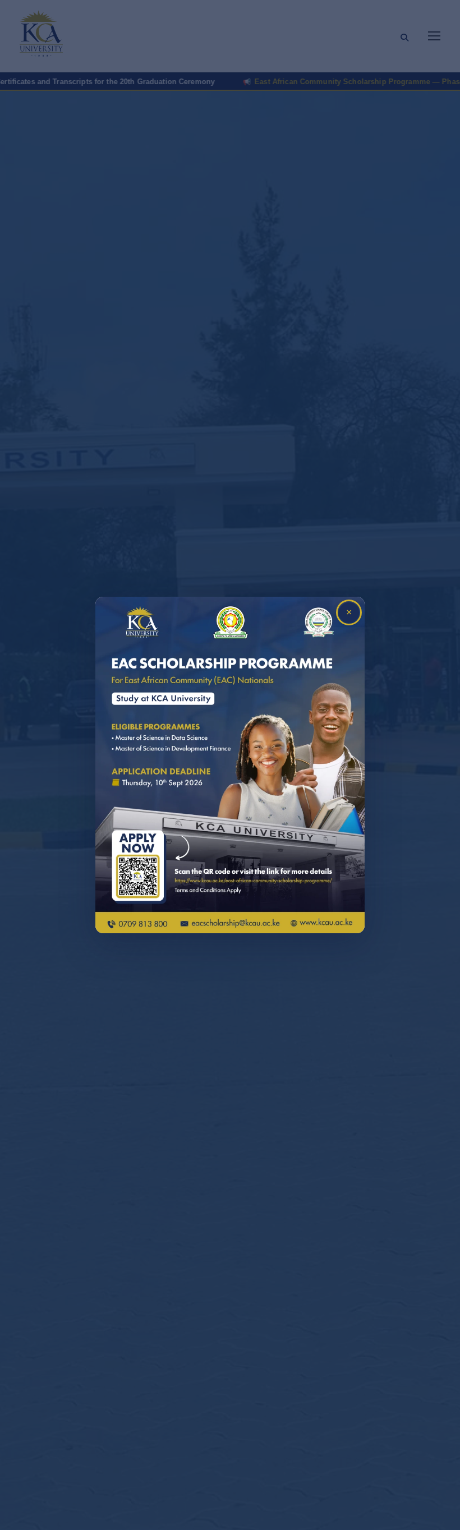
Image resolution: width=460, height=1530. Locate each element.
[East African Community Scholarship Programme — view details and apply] (230, 765)
